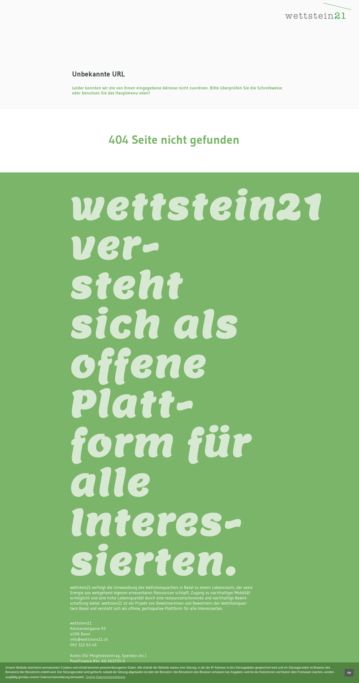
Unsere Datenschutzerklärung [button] (105, 677)
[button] (10, 15)
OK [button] (349, 672)
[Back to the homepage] (306, 15)
